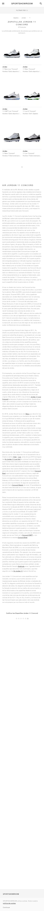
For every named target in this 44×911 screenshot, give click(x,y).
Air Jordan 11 (18, 571)
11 (30, 17)
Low (19, 457)
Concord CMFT (27, 535)
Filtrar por (22, 10)
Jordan (24, 17)
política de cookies (9, 903)
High (15, 457)
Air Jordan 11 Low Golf (13, 459)
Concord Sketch (17, 485)
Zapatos (16, 17)
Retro (27, 414)
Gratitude (21, 566)
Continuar (6, 907)
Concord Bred (22, 537)
